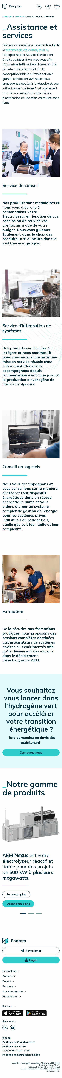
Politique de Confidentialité (18, 1042)
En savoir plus (16, 894)
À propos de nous (12, 991)
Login (33, 960)
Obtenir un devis (18, 904)
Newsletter (33, 951)
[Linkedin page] (5, 1027)
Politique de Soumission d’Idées (21, 1054)
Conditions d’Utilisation (16, 1050)
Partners (7, 986)
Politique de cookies (14, 1046)
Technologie (9, 970)
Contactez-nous (31, 752)
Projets (6, 981)
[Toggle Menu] (57, 6)
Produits (7, 976)
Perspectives (10, 996)
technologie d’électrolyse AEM (27, 50)
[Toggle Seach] (48, 6)
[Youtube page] (12, 1027)
